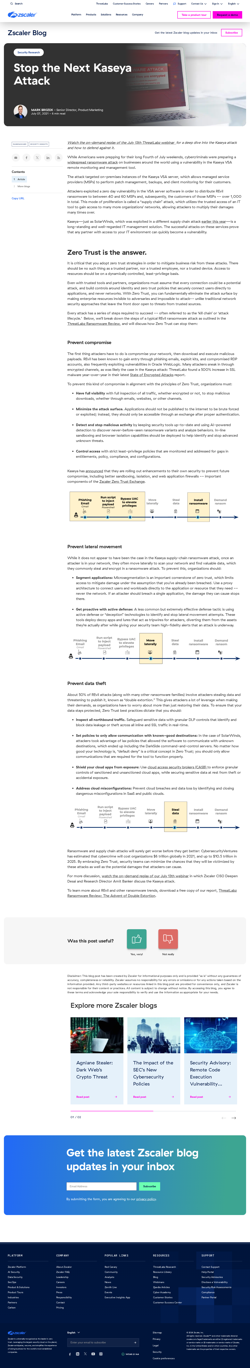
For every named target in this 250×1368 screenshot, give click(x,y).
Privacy (157, 1339)
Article (21, 179)
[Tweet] (37, 158)
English (232, 4)
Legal (156, 1345)
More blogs (24, 186)
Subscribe (149, 1186)
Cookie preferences (164, 1358)
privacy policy (146, 1199)
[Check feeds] (59, 158)
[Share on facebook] (26, 158)
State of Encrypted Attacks (151, 375)
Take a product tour (194, 15)
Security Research (29, 52)
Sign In (215, 4)
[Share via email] (16, 158)
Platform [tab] (76, 14)
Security (157, 1351)
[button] (136, 942)
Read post (82, 1097)
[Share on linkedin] (48, 158)
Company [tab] (137, 14)
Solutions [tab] (106, 14)
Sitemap (157, 1332)
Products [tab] (91, 14)
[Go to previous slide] (233, 1118)
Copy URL (18, 198)
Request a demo (227, 15)
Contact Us (197, 4)
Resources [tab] (121, 14)
